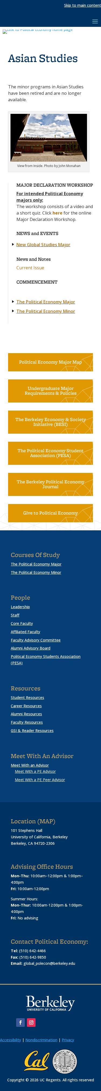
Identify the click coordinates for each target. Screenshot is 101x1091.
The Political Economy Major (45, 302)
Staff (15, 615)
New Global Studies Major (43, 245)
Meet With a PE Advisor (35, 771)
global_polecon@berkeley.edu (49, 963)
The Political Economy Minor (45, 311)
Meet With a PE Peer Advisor (40, 779)
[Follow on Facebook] (20, 1022)
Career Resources (26, 705)
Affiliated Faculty (25, 631)
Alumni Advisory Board (30, 648)
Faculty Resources (27, 722)
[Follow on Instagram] (31, 1022)
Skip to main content (82, 5)
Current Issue (30, 268)
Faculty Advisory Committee (36, 640)
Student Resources (27, 697)
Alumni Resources (26, 713)
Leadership (20, 606)
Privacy (68, 1039)
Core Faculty (22, 623)
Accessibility (10, 1039)
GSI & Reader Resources (32, 730)
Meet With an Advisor (30, 765)
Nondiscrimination (41, 1039)
